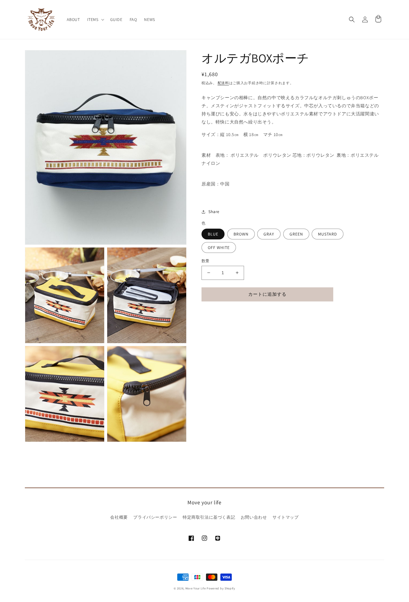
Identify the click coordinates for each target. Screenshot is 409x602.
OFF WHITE (219, 247)
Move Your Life (195, 588)
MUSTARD (327, 234)
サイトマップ (285, 517)
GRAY (268, 234)
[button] (95, 19)
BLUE (213, 234)
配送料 (223, 83)
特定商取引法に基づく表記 (209, 517)
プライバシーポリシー (155, 517)
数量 (206, 260)
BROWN (241, 234)
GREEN (296, 234)
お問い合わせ (254, 517)
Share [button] (213, 211)
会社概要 (119, 517)
